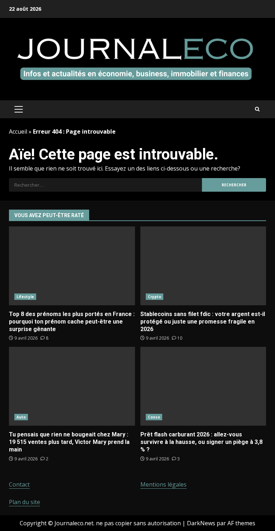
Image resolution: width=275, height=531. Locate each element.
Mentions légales (163, 484)
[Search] (257, 109)
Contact (19, 484)
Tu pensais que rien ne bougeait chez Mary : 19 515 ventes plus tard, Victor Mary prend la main (72, 386)
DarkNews (201, 523)
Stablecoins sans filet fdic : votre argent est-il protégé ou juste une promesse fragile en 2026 (203, 265)
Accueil (18, 131)
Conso (154, 417)
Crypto (154, 296)
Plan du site (24, 502)
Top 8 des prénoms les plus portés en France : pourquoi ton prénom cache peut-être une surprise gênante (72, 265)
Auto (21, 417)
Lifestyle (25, 296)
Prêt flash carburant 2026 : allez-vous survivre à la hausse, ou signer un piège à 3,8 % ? (203, 386)
